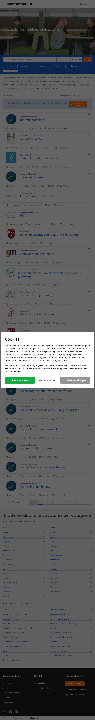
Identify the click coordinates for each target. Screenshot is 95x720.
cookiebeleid (15, 371)
